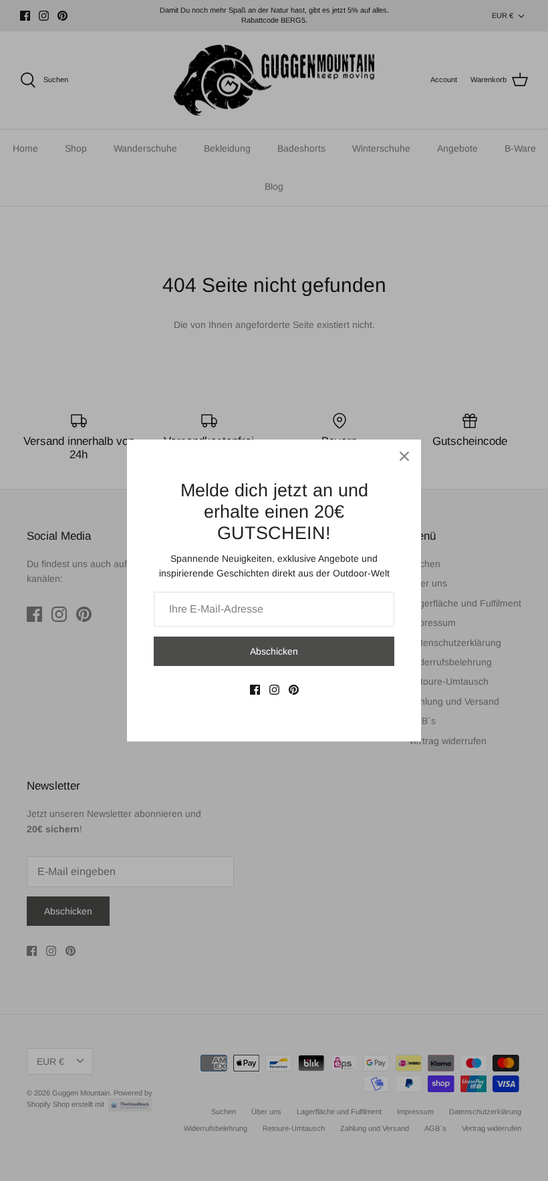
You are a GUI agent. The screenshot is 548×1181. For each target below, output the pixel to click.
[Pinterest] (294, 690)
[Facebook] (255, 690)
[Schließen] (404, 456)
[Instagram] (274, 690)
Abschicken (274, 651)
